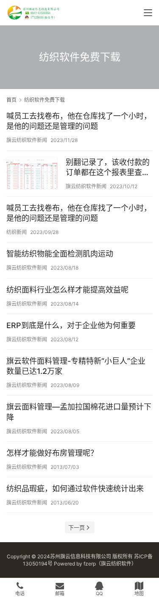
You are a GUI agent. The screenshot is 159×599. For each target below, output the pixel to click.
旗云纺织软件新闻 (26, 140)
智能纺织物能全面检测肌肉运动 (59, 253)
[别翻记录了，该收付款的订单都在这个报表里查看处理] (31, 174)
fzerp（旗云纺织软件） (110, 563)
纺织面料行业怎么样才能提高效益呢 (67, 289)
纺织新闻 (16, 232)
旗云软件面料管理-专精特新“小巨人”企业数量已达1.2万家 (75, 366)
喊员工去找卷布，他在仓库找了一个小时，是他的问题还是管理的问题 (78, 121)
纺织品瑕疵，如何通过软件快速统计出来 (75, 488)
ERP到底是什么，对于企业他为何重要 (71, 325)
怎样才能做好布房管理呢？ (52, 453)
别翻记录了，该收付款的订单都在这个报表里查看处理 (108, 168)
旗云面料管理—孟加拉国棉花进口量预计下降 (78, 411)
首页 (11, 100)
